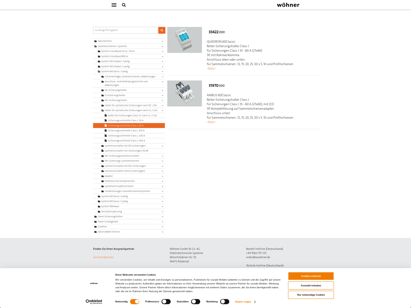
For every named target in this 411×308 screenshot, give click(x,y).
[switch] (166, 302)
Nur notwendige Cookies (311, 294)
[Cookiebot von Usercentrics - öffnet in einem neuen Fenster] (94, 301)
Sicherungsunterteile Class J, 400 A (126, 140)
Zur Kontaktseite (103, 257)
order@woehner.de (258, 257)
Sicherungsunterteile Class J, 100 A (126, 130)
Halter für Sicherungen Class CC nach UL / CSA (132, 115)
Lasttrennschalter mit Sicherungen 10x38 (126, 150)
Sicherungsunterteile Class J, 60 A (126, 125)
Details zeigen (243, 301)
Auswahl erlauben (311, 285)
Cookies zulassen (311, 276)
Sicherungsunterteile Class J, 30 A (125, 120)
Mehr (211, 68)
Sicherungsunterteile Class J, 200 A (126, 135)
